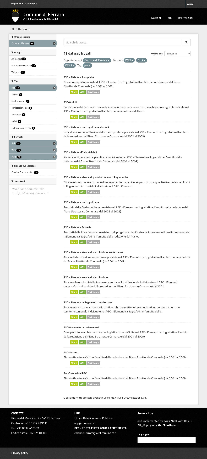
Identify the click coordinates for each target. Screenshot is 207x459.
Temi (169, 18)
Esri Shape (93, 92)
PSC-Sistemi (71, 352)
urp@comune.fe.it (85, 423)
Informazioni (185, 18)
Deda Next (170, 421)
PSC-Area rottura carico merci (81, 327)
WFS (82, 92)
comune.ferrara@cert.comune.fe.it (95, 433)
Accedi (190, 3)
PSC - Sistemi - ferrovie (77, 227)
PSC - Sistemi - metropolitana (81, 202)
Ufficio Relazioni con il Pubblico (93, 418)
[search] (186, 42)
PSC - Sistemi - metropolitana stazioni (86, 127)
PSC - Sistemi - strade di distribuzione (86, 277)
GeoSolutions (167, 425)
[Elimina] (108, 60)
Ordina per (156, 53)
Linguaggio (143, 434)
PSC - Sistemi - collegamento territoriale (88, 302)
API (116, 398)
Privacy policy (19, 453)
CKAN (142, 417)
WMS (74, 92)
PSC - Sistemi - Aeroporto (79, 77)
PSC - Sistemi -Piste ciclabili (80, 152)
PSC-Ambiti (70, 102)
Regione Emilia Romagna (24, 3)
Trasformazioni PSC (75, 373)
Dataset (156, 18)
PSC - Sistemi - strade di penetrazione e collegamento (96, 177)
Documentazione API (135, 398)
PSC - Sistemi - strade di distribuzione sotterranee (93, 252)
